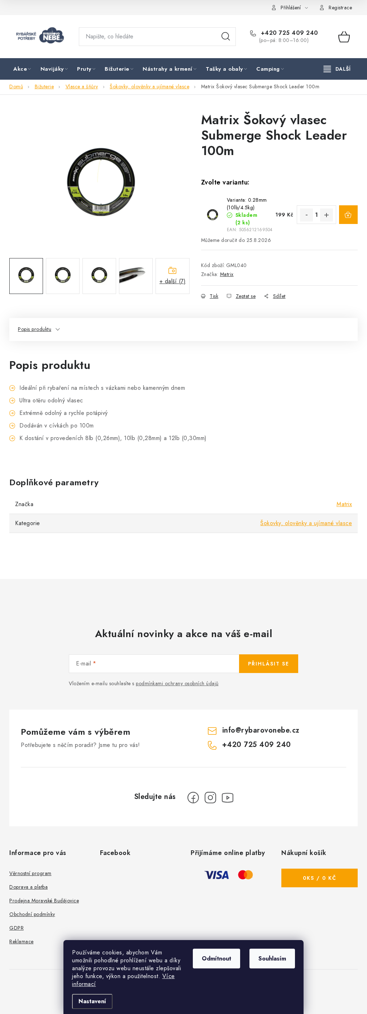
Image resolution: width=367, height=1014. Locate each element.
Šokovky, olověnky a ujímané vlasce (306, 523)
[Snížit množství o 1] (306, 215)
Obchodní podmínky (32, 914)
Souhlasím (272, 958)
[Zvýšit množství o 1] (326, 215)
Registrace (340, 7)
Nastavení (92, 1001)
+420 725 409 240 (288, 33)
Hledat (226, 36)
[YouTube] (227, 797)
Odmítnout (216, 958)
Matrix (227, 274)
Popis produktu (34, 329)
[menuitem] (22, 69)
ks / (320, 878)
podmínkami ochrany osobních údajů (177, 683)
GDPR (16, 927)
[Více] (337, 69)
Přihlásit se (268, 663)
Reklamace (21, 941)
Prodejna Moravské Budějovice (44, 900)
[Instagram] (210, 797)
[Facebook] (193, 797)
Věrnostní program (30, 873)
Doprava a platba (28, 887)
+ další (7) (172, 281)
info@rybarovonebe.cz (261, 730)
